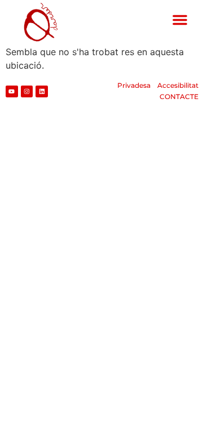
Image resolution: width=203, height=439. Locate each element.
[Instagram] (27, 92)
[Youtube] (12, 92)
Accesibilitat (177, 85)
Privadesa (134, 85)
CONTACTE (179, 96)
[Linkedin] (42, 92)
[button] (180, 20)
